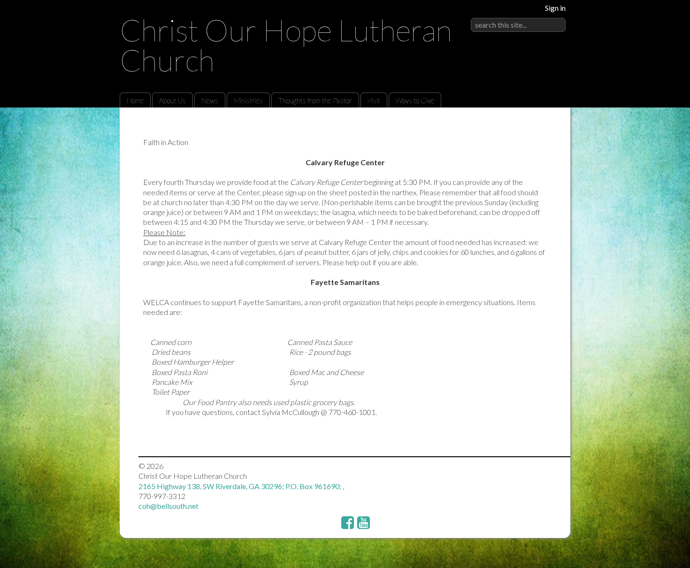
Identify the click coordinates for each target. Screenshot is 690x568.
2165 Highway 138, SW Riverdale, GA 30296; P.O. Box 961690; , (241, 486)
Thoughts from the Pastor (315, 100)
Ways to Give (415, 100)
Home (135, 100)
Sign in (555, 7)
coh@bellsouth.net (168, 505)
